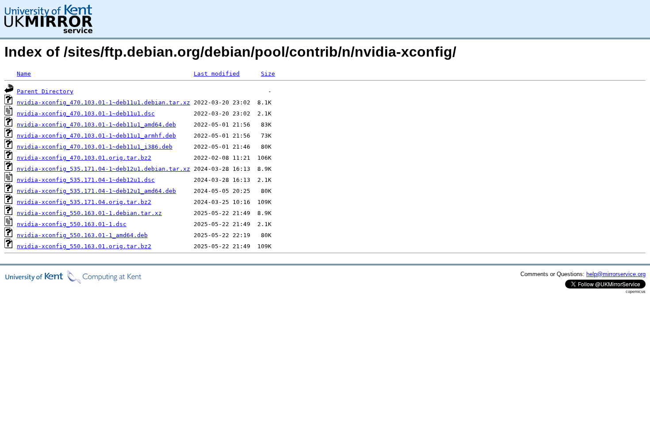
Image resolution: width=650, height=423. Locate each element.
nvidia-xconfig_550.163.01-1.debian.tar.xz (89, 213)
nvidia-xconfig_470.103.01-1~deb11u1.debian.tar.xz (103, 102)
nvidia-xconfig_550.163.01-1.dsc (71, 224)
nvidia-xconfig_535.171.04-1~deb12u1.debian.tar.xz (103, 168)
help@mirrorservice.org (616, 274)
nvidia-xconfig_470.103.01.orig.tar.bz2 (84, 157)
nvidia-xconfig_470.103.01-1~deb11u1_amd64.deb (96, 124)
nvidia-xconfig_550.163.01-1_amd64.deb (82, 235)
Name (24, 73)
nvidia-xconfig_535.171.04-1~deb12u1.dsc (86, 180)
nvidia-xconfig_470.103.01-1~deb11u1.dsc (86, 113)
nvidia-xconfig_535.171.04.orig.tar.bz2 (84, 202)
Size (268, 73)
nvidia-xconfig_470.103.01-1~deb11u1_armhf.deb (96, 135)
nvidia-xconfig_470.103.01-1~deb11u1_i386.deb (94, 146)
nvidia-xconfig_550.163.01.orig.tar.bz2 (84, 246)
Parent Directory (45, 91)
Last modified (217, 73)
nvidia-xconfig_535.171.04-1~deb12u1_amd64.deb (96, 191)
